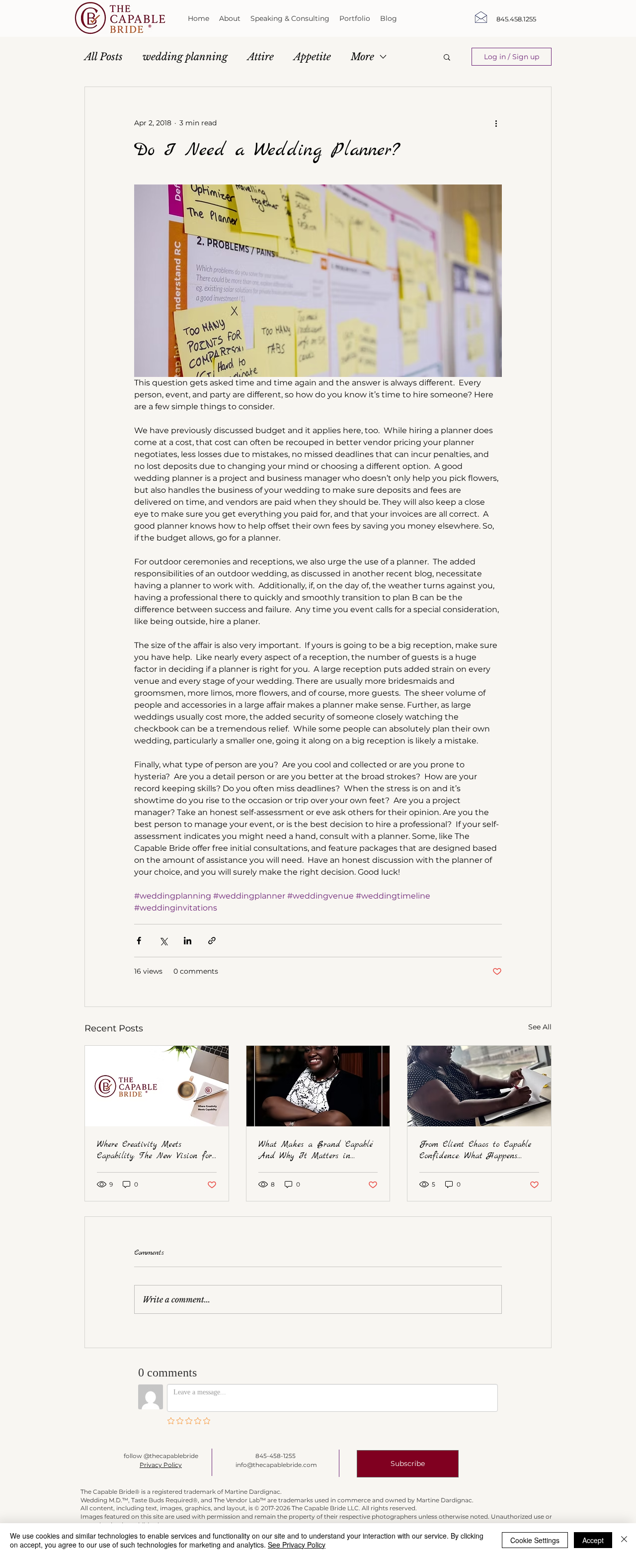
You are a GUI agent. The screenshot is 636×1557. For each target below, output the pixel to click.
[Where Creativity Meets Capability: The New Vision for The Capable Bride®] (157, 1086)
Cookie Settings (534, 1540)
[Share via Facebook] (139, 940)
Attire (260, 57)
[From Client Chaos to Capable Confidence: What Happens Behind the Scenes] (479, 1086)
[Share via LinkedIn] (187, 940)
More (362, 57)
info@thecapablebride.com (276, 1464)
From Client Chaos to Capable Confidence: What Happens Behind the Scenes (475, 1150)
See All (540, 1026)
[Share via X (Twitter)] (163, 940)
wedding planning (185, 57)
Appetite (312, 57)
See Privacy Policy (296, 1545)
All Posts (103, 57)
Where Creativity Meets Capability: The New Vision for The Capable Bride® (154, 1150)
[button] (447, 57)
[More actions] (496, 123)
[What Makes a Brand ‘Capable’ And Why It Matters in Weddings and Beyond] (318, 1086)
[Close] (624, 1540)
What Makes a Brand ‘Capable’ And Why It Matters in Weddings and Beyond (315, 1150)
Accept (593, 1540)
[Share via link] (212, 940)
